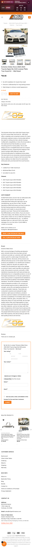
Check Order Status (6, 458)
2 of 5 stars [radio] (15, 353)
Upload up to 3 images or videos (12, 376)
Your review (7, 362)
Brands (3, 484)
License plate (18, 104)
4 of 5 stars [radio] (19, 356)
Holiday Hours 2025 (6, 523)
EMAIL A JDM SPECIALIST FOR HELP (13, 233)
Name (6, 382)
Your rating (7, 351)
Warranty (3, 467)
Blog (2, 481)
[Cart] (29, 17)
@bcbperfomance (12, 229)
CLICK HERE (22, 222)
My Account (4, 456)
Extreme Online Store (22, 440)
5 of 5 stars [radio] (7, 358)
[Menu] (2, 17)
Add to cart (14, 94)
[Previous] (3, 43)
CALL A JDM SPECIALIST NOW (11, 237)
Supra (27, 104)
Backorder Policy (6, 479)
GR (14, 104)
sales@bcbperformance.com (13, 511)
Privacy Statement (6, 491)
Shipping (3, 465)
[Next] (28, 43)
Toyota (5, 23)
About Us (3, 476)
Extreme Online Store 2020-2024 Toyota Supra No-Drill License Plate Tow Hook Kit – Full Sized (23, 436)
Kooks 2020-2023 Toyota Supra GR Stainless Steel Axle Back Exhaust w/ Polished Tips (8, 436)
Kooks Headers (4, 440)
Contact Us (4, 486)
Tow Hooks (19, 25)
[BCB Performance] (16, 17)
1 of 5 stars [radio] (6, 353)
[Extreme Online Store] (13, 115)
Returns (3, 463)
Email (6, 389)
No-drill (23, 104)
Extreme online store (8, 104)
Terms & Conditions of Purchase (10, 488)
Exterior (12, 25)
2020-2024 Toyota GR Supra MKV (18, 23)
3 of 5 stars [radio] (7, 356)
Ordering (3, 460)
